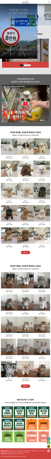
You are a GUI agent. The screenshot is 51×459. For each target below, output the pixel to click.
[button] (49, 14)
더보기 (25, 252)
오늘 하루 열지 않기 (31, 57)
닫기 (36, 57)
